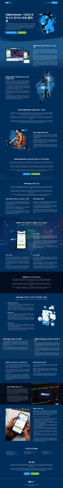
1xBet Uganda (50, 453)
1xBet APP (23, 32)
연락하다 (37, 484)
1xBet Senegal (50, 451)
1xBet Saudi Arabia (34, 452)
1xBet (44, 2)
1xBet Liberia (31, 453)
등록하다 (49, 2)
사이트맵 (30, 484)
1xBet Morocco (50, 452)
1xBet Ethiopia (14, 451)
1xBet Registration (11, 32)
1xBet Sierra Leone (16, 454)
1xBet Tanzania (33, 451)
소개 (35, 484)
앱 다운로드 (55, 2)
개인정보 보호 (26, 484)
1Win (46, 2)
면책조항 (33, 484)
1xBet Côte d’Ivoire (16, 452)
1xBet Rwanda (14, 453)
